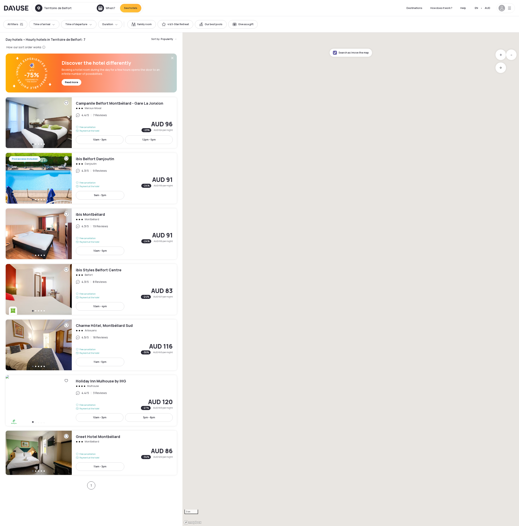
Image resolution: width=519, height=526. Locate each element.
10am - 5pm (100, 250)
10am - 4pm (100, 306)
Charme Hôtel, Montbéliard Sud (91, 345)
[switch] (141, 24)
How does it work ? (441, 8)
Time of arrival (41, 24)
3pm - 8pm (149, 417)
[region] (350, 279)
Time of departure (76, 24)
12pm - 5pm (149, 139)
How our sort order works (23, 47)
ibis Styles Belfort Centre (91, 289)
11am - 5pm (100, 362)
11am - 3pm (100, 466)
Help (463, 8)
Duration (107, 24)
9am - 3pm (100, 195)
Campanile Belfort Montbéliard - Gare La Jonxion (91, 122)
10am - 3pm (99, 139)
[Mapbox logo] (193, 522)
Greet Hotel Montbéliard (91, 453)
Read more (71, 82)
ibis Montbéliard (91, 233)
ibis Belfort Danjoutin (91, 178)
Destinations (414, 8)
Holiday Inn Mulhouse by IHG (91, 400)
